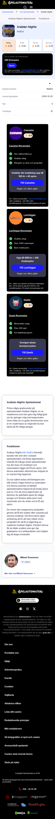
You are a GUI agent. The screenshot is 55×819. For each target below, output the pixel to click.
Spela (11, 65)
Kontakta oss (12, 653)
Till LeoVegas (27, 267)
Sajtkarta (9, 695)
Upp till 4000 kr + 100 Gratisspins (27, 259)
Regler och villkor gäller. (27, 189)
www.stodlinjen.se (30, 70)
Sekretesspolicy (13, 670)
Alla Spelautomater (27, 12)
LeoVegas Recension (20, 231)
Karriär (8, 678)
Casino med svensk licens (19, 754)
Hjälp (7, 661)
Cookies (9, 686)
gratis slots (47, 633)
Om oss (9, 644)
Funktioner (44, 18)
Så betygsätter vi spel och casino (22, 737)
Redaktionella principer (17, 720)
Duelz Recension (18, 315)
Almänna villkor (13, 703)
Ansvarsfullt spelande (16, 745)
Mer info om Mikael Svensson (19, 573)
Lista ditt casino (13, 712)
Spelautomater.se (25, 617)
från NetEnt (28, 452)
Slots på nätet (12, 762)
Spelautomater (8, 12)
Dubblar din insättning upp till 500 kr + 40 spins (27, 174)
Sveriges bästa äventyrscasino (27, 344)
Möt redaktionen (13, 729)
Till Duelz (27, 352)
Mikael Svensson (29, 557)
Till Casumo (27, 182)
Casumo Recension (19, 146)
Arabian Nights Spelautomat (22, 18)
